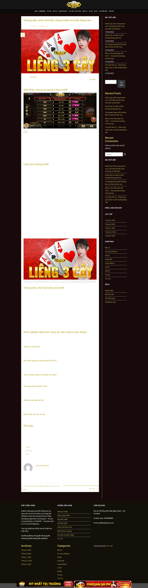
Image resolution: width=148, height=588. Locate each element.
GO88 (36, 11)
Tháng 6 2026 (110, 220)
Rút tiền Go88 (62, 523)
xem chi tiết (109, 546)
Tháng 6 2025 (110, 224)
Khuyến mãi (103, 11)
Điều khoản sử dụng (64, 531)
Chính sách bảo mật (64, 527)
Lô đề (90, 11)
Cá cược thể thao (74, 11)
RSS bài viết (109, 294)
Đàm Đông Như (43, 26)
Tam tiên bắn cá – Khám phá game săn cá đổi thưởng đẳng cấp (116, 67)
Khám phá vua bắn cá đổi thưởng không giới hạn (114, 36)
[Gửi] (125, 154)
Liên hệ (111, 11)
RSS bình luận (110, 298)
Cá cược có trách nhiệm (65, 535)
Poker (28, 447)
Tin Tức (108, 279)
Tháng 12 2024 (110, 232)
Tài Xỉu (49, 11)
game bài (33, 77)
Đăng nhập (109, 291)
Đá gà (96, 11)
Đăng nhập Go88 (63, 516)
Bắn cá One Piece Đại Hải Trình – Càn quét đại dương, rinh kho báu (115, 56)
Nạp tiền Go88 (62, 519)
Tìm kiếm (108, 78)
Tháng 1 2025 (110, 228)
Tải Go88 (92, 79)
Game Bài (42, 11)
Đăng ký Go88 (62, 512)
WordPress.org (110, 302)
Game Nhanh (62, 11)
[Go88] (74, 5)
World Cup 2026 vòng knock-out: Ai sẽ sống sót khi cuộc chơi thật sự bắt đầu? (115, 26)
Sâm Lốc (29, 451)
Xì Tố (27, 454)
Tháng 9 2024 (110, 236)
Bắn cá (85, 11)
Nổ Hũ (55, 11)
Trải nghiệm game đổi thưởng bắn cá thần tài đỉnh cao (115, 45)
